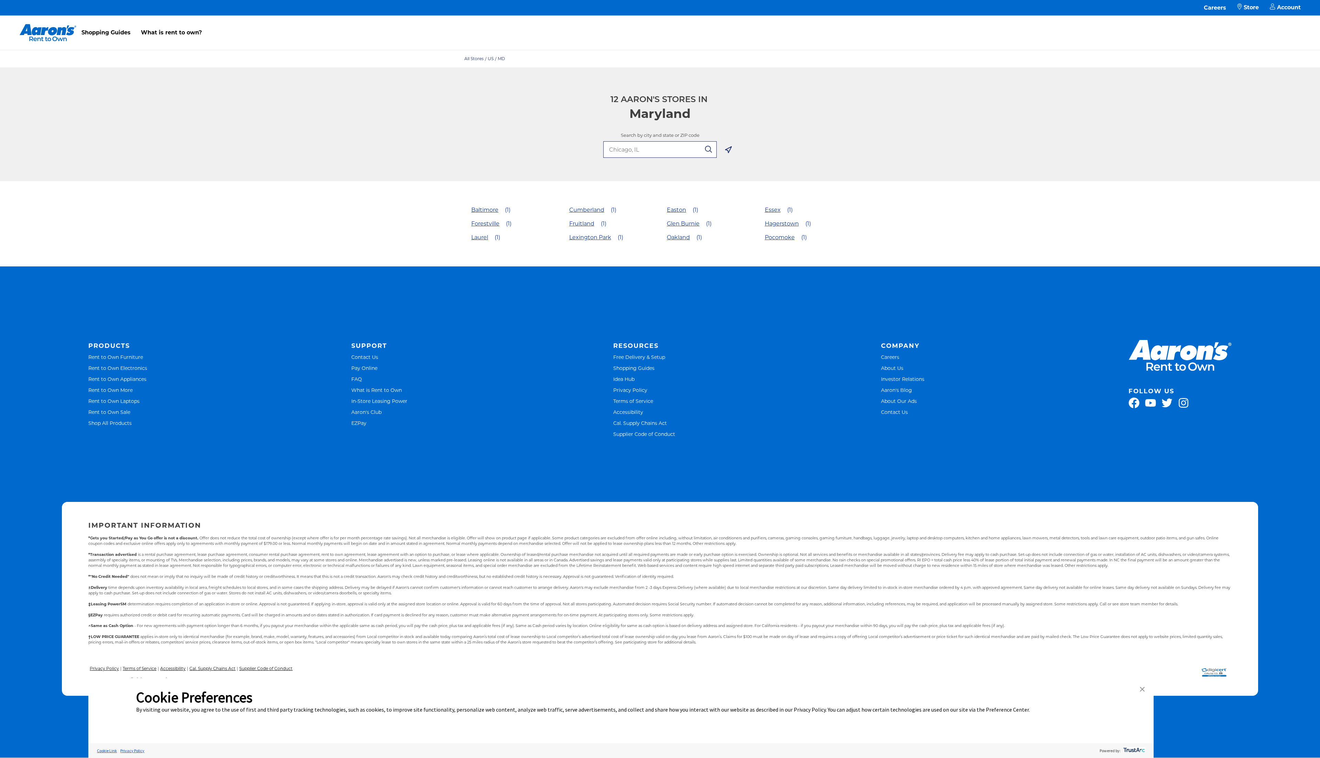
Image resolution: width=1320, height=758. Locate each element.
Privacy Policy (630, 390)
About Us (892, 368)
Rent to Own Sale (109, 412)
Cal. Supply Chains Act (640, 423)
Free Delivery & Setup (639, 357)
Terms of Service (633, 401)
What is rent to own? (171, 32)
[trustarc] (1133, 751)
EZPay (358, 423)
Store (1251, 7)
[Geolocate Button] (728, 151)
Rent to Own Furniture (115, 357)
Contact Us (364, 357)
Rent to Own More (110, 390)
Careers (1215, 7)
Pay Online (364, 368)
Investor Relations (902, 379)
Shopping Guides (106, 32)
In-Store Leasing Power (379, 401)
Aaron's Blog (896, 390)
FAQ (356, 379)
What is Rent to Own (376, 390)
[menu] (660, 25)
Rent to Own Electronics (117, 368)
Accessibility (628, 412)
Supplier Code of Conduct (644, 434)
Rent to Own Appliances (117, 379)
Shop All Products (110, 423)
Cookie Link (107, 750)
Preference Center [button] (1007, 709)
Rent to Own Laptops (114, 401)
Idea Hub (624, 379)
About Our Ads (899, 401)
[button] (1142, 689)
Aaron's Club (366, 412)
